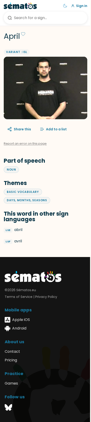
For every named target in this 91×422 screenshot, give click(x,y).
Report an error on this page (25, 143)
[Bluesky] (8, 408)
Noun (11, 169)
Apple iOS (21, 319)
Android (19, 328)
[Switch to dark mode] (65, 6)
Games (11, 383)
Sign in (81, 5)
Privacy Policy (46, 296)
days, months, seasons (27, 200)
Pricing (11, 360)
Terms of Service (18, 296)
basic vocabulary (23, 192)
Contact (12, 351)
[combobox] (45, 18)
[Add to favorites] (23, 34)
